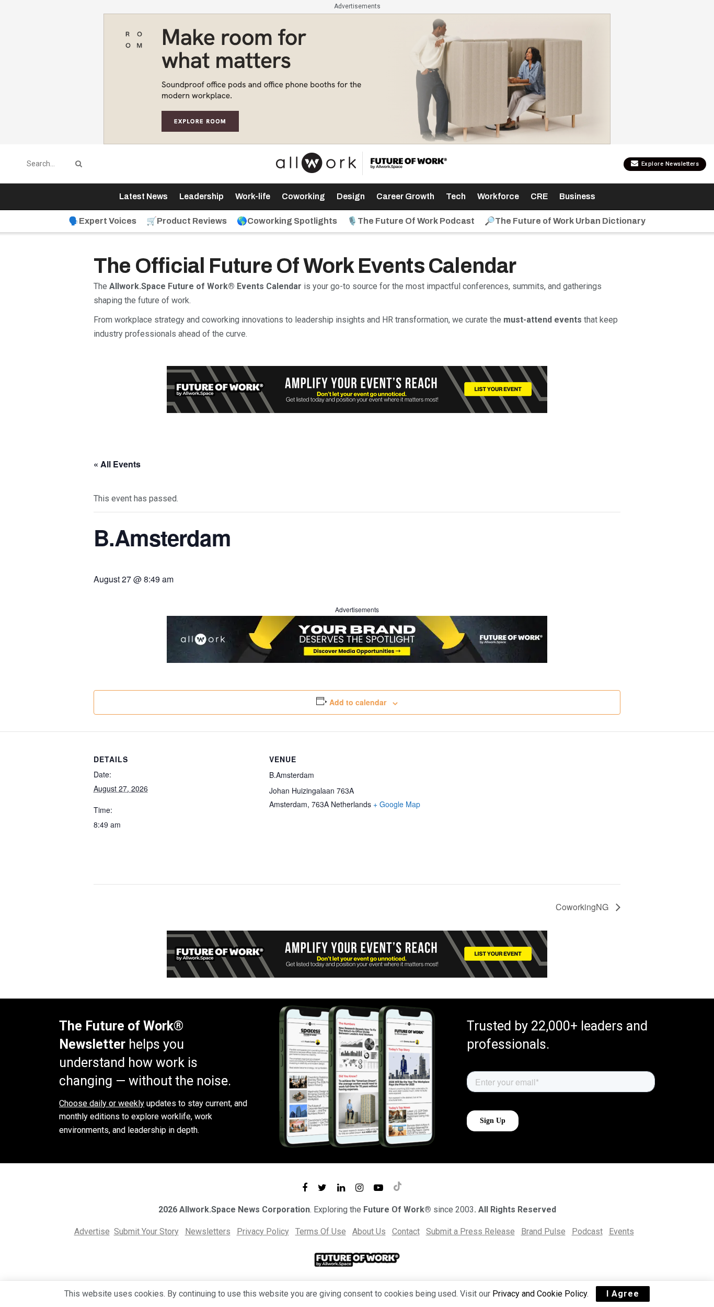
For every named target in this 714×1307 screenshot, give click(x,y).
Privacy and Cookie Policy (539, 1294)
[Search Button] (77, 163)
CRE (539, 196)
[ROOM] (357, 78)
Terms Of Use (320, 1231)
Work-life (252, 196)
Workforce (498, 196)
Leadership (201, 196)
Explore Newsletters (669, 163)
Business (577, 196)
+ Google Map (396, 804)
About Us (369, 1231)
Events (621, 1231)
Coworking (303, 196)
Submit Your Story (146, 1231)
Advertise (92, 1231)
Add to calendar (357, 702)
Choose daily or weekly (101, 1103)
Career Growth (405, 196)
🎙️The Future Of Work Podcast (411, 220)
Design (351, 196)
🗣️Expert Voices (102, 220)
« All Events (117, 464)
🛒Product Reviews (186, 220)
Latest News (143, 196)
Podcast (587, 1231)
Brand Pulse (543, 1231)
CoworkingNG (583, 907)
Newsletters (208, 1231)
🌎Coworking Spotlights (287, 220)
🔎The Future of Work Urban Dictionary (565, 220)
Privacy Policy (263, 1231)
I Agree (622, 1294)
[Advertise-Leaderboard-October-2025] (357, 639)
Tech (456, 196)
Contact (406, 1231)
